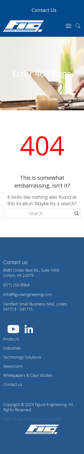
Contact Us (44, 10)
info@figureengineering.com (27, 294)
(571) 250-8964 (16, 284)
